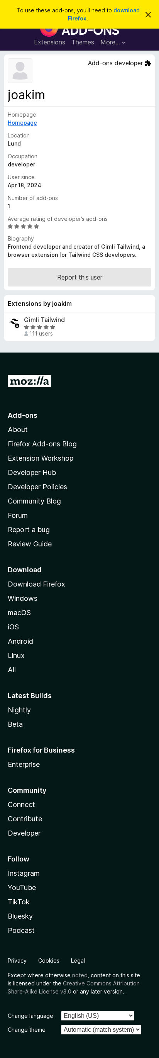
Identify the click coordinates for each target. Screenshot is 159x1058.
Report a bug (29, 530)
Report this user (79, 277)
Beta (15, 724)
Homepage (22, 122)
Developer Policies (37, 487)
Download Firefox (36, 584)
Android (20, 641)
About (18, 430)
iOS (13, 627)
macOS (19, 613)
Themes (82, 42)
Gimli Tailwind (44, 320)
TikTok (19, 902)
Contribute (25, 819)
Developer (24, 833)
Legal (78, 960)
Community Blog (34, 501)
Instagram (24, 873)
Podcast (21, 930)
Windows (22, 598)
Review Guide (30, 544)
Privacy (17, 960)
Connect (21, 804)
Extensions (49, 42)
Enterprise (24, 764)
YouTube (22, 887)
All (12, 670)
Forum (18, 515)
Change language (30, 1015)
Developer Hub (32, 472)
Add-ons (22, 415)
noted (80, 975)
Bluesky (20, 916)
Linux (16, 655)
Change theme (27, 1029)
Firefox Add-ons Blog (42, 444)
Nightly (19, 710)
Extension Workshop (40, 458)
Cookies (48, 960)
